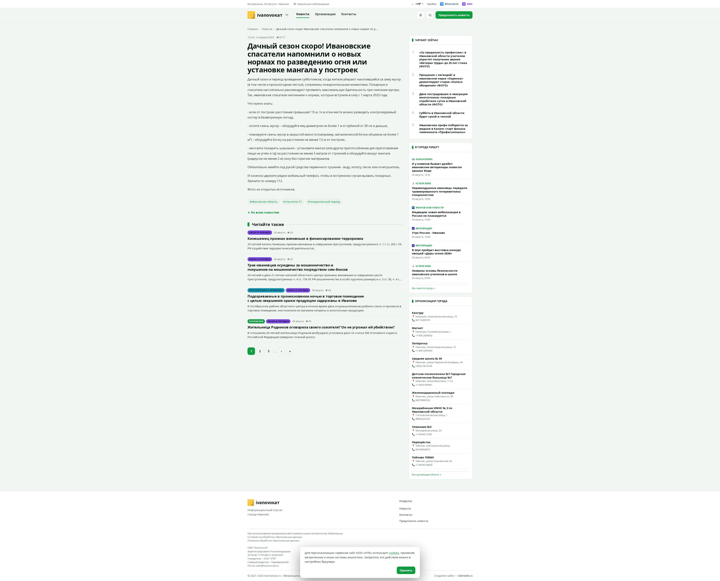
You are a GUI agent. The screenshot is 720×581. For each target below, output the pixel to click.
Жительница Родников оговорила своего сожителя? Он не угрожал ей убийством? (321, 327)
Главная (253, 29)
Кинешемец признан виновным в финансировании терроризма (305, 238)
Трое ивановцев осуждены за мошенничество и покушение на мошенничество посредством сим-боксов (298, 267)
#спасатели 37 (292, 201)
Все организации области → (426, 474)
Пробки (431, 4)
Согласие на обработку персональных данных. (275, 537)
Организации (325, 14)
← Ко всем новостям (263, 212)
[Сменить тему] (420, 15)
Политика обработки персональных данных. (274, 540)
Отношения (256, 321)
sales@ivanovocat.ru (267, 565)
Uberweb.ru (465, 575)
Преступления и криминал (266, 290)
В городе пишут (427, 147)
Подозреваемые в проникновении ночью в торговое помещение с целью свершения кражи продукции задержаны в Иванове (306, 298)
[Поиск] (430, 15)
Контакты (348, 14)
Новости (302, 14)
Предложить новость (413, 521)
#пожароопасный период (324, 201)
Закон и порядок (260, 232)
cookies (394, 553)
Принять (406, 570)
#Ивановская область (263, 201)
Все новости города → (423, 288)
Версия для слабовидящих (313, 4)
